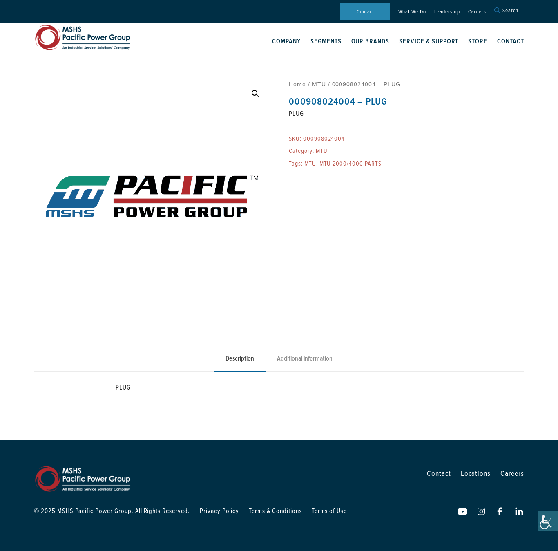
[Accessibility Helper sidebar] (548, 521)
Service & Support (428, 41)
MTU (319, 84)
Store (477, 41)
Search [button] (510, 10)
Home (297, 84)
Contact (365, 11)
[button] (255, 93)
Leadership (447, 11)
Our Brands (370, 41)
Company (286, 41)
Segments (325, 41)
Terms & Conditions (275, 510)
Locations (476, 473)
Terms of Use (329, 510)
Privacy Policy (219, 510)
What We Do (412, 11)
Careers (477, 11)
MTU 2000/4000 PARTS (350, 163)
